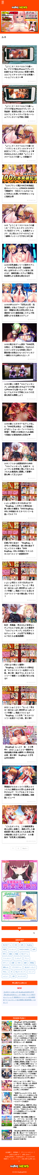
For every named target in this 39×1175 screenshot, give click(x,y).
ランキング (12, 949)
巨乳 (22, 945)
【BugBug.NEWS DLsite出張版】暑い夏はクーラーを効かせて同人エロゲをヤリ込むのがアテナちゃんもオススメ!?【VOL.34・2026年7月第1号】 (25, 1135)
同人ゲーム (24, 954)
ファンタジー (7, 958)
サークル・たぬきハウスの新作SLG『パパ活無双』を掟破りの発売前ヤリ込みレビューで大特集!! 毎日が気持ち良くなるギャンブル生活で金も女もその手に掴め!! (25, 1073)
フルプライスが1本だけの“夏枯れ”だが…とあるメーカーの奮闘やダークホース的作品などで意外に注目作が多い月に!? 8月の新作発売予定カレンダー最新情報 (25, 1038)
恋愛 (13, 963)
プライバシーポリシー (27, 1152)
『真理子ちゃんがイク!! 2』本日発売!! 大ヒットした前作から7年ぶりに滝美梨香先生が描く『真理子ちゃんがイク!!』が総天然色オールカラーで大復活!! (25, 1097)
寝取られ (5, 967)
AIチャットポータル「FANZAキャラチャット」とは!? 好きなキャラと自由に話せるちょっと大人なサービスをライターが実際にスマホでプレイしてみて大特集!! (25, 1050)
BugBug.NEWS (9, 1156)
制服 (16, 954)
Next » (24, 848)
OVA (19, 963)
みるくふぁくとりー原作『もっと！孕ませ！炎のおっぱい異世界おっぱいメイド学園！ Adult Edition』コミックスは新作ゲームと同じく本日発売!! (25, 1085)
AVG (16, 945)
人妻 (13, 976)
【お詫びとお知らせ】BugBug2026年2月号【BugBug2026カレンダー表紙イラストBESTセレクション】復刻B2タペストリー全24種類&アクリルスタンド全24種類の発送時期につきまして (19, 997)
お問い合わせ (26, 1154)
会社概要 (8, 1152)
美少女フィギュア (30, 967)
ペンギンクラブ (14, 1159)
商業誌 (32, 963)
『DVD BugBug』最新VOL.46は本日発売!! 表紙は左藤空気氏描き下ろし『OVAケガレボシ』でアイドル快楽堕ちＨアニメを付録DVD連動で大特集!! (25, 1109)
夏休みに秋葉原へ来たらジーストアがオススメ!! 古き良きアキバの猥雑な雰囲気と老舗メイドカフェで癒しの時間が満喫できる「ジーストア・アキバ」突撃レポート (25, 1062)
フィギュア (18, 958)
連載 (10, 954)
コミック (31, 972)
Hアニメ (5, 963)
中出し (5, 972)
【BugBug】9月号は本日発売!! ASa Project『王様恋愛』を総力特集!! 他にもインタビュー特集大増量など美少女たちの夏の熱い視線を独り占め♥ (25, 1026)
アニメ (27, 958)
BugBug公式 (20, 1156)
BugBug (29, 945)
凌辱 (34, 949)
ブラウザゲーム (16, 967)
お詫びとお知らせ (14, 1154)
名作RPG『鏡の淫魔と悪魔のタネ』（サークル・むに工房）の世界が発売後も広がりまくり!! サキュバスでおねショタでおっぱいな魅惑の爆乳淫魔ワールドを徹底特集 (25, 1122)
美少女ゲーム (7, 945)
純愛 (25, 963)
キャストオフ (22, 976)
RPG (4, 954)
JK (11, 972)
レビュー (5, 976)
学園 (4, 949)
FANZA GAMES (24, 949)
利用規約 (15, 1152)
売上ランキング (20, 972)
